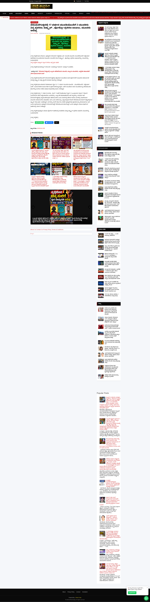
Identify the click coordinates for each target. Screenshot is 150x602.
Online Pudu (78, 597)
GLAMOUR (49, 13)
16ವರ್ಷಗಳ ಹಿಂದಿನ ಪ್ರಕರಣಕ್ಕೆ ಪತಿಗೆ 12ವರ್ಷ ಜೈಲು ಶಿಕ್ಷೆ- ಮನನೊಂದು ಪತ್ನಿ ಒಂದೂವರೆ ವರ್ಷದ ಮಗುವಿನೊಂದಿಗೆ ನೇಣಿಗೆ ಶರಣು (112, 162)
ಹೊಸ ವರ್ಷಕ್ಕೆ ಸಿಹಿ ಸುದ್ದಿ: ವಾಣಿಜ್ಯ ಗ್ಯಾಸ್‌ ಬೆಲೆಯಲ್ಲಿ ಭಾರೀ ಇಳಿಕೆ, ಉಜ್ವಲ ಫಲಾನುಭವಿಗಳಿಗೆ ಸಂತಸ (112, 277)
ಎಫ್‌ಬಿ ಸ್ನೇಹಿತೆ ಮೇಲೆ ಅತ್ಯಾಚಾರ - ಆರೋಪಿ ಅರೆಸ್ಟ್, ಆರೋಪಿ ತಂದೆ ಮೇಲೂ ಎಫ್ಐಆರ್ (112, 212)
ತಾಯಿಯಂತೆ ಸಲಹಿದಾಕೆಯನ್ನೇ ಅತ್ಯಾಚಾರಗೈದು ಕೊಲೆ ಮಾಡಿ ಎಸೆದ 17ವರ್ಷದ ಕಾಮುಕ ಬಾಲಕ (112, 327)
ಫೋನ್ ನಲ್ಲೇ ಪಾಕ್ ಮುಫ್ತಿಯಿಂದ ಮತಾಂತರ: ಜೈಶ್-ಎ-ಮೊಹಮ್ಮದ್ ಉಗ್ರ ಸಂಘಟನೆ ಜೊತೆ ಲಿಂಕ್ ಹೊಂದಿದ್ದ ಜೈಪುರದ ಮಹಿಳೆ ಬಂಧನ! (112, 139)
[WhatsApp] (146, 598)
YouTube (86, 1)
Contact (78, 592)
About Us (33, 230)
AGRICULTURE (99, 12)
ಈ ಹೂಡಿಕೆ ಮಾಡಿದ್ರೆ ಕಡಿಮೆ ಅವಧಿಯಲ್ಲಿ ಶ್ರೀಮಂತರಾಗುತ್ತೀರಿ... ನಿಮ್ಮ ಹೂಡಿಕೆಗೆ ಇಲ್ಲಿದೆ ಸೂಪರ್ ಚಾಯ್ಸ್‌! (112, 264)
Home (4, 13)
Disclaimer (85, 592)
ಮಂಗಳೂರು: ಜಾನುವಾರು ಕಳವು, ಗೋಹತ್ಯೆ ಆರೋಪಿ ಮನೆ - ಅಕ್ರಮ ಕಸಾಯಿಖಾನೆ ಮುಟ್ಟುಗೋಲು (112, 182)
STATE (74, 13)
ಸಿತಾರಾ (26, 13)
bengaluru (115, 12)
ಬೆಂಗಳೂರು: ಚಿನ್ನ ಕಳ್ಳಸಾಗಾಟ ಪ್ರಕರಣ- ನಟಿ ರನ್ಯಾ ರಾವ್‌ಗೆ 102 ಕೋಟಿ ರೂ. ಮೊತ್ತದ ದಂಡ (112, 348)
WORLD (81, 13)
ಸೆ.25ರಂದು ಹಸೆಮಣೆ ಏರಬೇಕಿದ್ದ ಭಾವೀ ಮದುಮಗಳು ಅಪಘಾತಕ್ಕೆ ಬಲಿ (112, 342)
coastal (121, 12)
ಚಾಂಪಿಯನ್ (19, 13)
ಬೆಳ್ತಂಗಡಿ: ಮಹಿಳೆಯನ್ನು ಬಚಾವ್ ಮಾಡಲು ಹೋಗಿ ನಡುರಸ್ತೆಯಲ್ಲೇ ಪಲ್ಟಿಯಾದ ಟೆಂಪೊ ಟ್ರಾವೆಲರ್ (112, 170)
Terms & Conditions (57, 230)
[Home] (40, 6)
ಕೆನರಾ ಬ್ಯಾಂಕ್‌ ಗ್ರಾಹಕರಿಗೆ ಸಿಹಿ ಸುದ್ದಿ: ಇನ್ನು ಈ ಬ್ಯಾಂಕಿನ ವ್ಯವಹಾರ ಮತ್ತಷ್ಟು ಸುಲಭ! (113, 283)
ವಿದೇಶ (33, 13)
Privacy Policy (47, 230)
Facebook (78, 1)
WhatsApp (40, 122)
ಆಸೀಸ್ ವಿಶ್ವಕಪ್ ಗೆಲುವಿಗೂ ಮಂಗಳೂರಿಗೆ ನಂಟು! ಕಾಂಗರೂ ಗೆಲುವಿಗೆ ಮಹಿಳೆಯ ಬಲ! (112, 289)
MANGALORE (58, 13)
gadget (141, 12)
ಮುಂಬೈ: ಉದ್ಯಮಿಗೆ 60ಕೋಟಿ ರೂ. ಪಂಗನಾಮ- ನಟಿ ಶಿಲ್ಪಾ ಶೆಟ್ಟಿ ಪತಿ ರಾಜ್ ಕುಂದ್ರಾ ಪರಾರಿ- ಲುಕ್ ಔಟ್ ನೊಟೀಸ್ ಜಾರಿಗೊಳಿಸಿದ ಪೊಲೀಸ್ (112, 204)
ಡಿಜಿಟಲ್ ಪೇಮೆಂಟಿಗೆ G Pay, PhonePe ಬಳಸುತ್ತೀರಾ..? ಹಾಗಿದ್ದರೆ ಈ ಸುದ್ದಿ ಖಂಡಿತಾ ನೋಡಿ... (111, 256)
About (64, 592)
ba (105, 12)
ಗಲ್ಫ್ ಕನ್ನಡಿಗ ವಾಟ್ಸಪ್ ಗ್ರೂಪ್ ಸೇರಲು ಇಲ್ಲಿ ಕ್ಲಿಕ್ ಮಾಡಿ (45, 63)
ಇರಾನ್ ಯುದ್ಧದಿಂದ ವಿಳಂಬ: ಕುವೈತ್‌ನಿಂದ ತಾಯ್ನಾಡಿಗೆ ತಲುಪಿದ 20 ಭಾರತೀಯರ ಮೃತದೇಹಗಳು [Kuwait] (112, 196)
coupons (126, 12)
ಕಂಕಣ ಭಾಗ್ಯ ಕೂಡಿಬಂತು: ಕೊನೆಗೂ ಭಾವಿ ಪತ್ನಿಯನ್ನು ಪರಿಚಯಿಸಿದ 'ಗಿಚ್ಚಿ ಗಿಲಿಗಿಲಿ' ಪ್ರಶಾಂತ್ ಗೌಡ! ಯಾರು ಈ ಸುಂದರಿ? (111, 311)
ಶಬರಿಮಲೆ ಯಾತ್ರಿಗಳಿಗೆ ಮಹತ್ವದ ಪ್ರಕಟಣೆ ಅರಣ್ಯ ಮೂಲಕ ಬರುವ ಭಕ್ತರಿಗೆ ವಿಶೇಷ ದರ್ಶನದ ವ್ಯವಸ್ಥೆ (112, 241)
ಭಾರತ (10, 13)
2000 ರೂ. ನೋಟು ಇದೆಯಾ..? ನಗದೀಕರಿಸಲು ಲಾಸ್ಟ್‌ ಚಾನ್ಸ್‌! (112, 295)
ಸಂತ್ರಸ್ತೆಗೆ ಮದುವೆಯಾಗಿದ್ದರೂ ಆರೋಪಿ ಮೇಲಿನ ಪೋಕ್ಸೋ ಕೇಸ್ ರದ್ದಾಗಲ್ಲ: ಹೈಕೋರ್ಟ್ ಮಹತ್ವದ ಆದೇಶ (112, 130)
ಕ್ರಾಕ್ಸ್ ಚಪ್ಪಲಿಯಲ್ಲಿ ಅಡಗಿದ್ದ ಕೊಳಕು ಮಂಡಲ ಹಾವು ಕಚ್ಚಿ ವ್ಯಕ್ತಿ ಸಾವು (112, 189)
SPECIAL (67, 13)
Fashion (131, 12)
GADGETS (40, 13)
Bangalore (109, 12)
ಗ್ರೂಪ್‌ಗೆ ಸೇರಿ (132, 592)
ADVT (93, 12)
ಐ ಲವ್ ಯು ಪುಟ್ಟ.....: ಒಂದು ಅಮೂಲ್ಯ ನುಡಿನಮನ (111, 234)
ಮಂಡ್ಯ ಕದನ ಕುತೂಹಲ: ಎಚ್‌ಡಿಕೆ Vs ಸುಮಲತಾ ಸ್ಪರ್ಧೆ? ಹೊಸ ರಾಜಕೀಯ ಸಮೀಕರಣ (112, 271)
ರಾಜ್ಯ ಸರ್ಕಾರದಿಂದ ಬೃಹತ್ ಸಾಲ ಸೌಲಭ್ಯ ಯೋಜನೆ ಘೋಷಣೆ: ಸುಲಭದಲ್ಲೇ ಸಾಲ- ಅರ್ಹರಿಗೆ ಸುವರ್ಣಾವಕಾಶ (112, 248)
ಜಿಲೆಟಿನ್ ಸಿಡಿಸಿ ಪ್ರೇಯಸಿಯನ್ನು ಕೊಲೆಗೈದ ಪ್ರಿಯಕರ (111, 375)
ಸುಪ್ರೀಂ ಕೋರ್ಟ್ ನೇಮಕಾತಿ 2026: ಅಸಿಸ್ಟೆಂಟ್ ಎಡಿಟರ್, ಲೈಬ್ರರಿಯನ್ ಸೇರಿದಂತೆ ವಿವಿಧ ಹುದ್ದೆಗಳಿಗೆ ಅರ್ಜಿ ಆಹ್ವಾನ (111, 320)
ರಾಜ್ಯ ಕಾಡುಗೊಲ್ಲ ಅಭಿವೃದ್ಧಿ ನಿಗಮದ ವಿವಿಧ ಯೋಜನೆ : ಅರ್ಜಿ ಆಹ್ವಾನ (112, 176)
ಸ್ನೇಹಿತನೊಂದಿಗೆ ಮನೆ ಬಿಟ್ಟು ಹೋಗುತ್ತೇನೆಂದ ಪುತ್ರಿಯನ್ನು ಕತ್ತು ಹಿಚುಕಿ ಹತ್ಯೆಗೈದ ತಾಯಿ (112, 154)
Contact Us (39, 230)
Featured (136, 12)
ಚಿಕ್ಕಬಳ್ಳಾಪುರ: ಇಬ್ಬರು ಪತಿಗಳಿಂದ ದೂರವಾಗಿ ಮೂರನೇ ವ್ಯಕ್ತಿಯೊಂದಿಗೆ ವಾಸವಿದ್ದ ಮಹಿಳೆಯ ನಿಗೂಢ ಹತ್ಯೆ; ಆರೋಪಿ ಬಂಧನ (112, 220)
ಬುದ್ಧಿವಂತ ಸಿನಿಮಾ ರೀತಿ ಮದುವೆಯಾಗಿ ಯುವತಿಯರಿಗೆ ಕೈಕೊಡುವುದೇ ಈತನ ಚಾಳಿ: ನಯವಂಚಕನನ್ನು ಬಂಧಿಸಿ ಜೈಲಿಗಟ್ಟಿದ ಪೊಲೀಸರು (111, 369)
